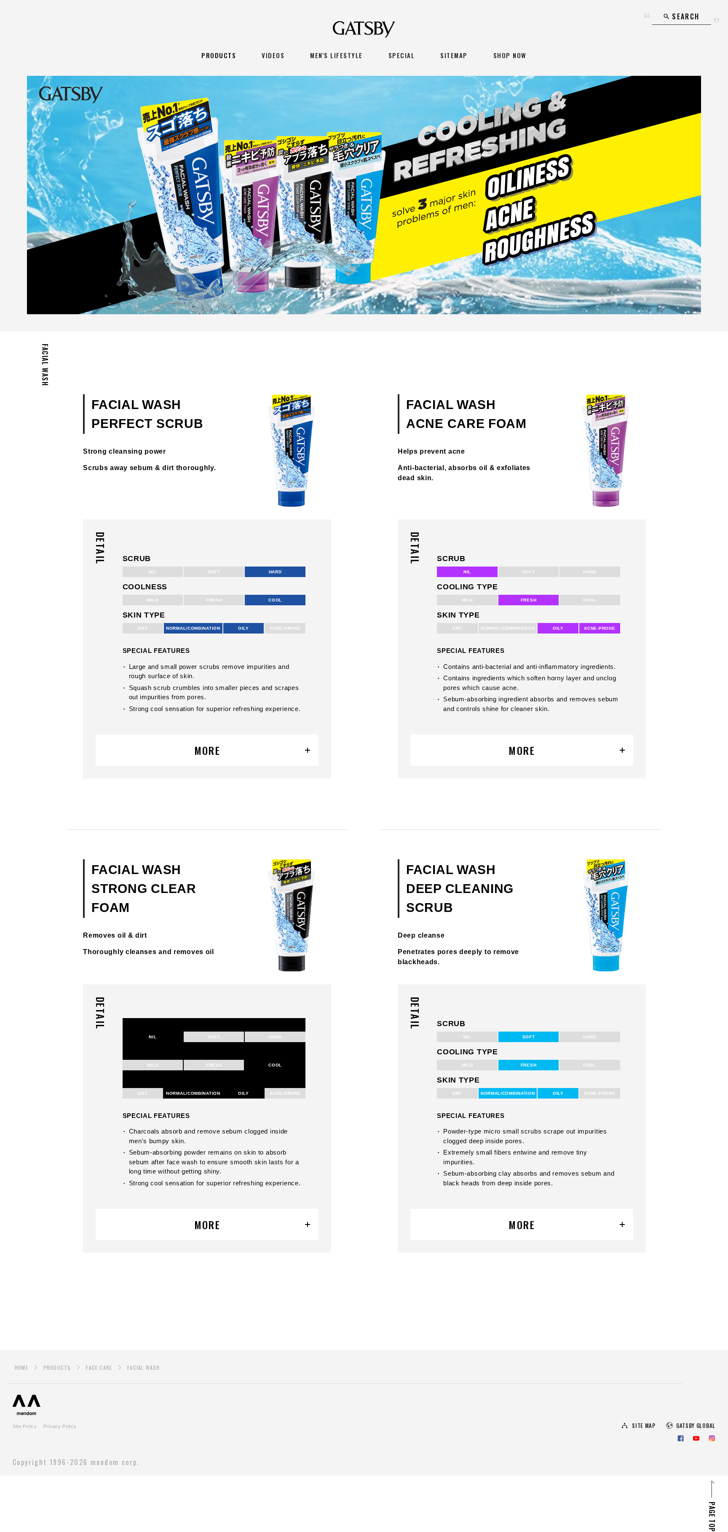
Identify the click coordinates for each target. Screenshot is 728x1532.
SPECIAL (401, 55)
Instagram (711, 1438)
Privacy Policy (60, 1426)
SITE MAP (644, 1426)
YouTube (696, 1438)
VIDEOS (273, 55)
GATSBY (364, 29)
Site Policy (25, 1426)
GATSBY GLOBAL (695, 1426)
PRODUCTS (218, 55)
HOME (21, 1367)
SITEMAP (454, 55)
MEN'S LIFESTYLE (336, 55)
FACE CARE (99, 1367)
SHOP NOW (510, 55)
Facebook (680, 1438)
